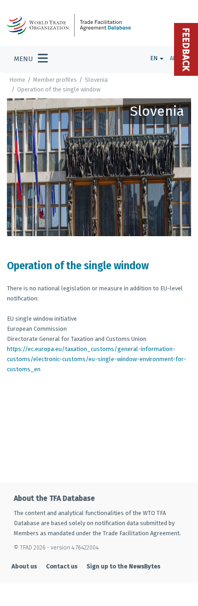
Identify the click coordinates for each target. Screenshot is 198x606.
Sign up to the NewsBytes (123, 566)
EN (154, 58)
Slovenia (96, 79)
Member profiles (55, 79)
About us (24, 566)
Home (17, 79)
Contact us (61, 566)
